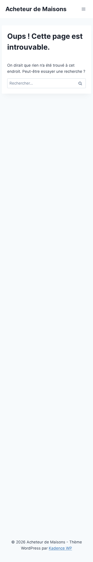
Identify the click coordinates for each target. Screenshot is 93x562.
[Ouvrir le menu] (83, 8)
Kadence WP (60, 548)
